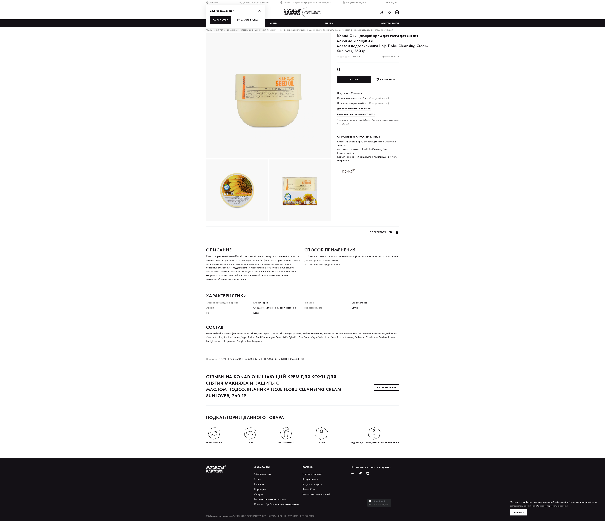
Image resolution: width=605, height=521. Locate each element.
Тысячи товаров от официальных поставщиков (307, 2)
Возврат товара (310, 479)
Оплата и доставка (312, 474)
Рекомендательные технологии (270, 499)
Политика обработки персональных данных (276, 504)
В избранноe (387, 79)
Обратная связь (262, 474)
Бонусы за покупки (356, 2)
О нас (257, 479)
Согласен (518, 512)
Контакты (259, 484)
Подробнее (343, 160)
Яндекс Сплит (309, 489)
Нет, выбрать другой (247, 20)
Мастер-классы (390, 23)
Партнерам (260, 489)
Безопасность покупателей (316, 494)
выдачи (353, 98)
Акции (273, 23)
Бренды (329, 23)
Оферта (258, 494)
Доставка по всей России (256, 2)
